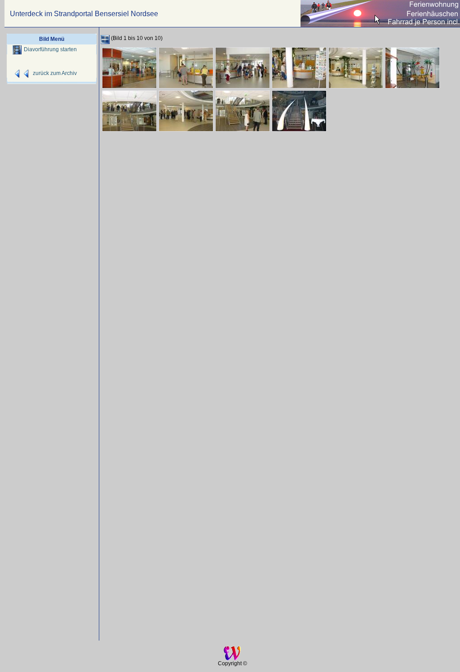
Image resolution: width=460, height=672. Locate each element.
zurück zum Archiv (55, 73)
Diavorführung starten (50, 49)
